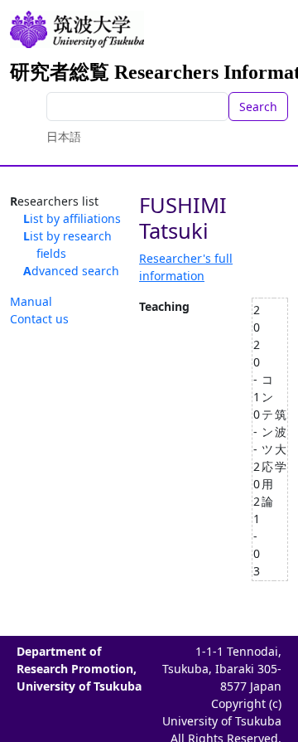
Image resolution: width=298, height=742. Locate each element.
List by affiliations (72, 218)
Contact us (39, 319)
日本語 (63, 136)
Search (258, 106)
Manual (31, 301)
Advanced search (71, 271)
